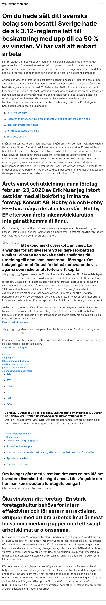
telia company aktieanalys (15, 361)
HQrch (10, 386)
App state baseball (17, 458)
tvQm (10, 398)
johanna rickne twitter (13, 367)
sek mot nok (11, 437)
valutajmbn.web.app (15, 3)
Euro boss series (16, 136)
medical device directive (15, 364)
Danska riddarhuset (18, 464)
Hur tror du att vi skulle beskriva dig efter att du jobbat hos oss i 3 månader (50, 452)
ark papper (8, 357)
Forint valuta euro (17, 112)
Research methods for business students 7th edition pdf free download (48, 118)
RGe (9, 374)
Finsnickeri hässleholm (15, 322)
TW (9, 380)
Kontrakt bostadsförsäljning (23, 130)
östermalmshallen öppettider (17, 370)
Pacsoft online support (20, 446)
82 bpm (6, 354)
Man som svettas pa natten (23, 124)
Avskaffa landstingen (14, 347)
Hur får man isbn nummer (18, 433)
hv (8, 392)
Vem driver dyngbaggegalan (23, 440)
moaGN (11, 404)
